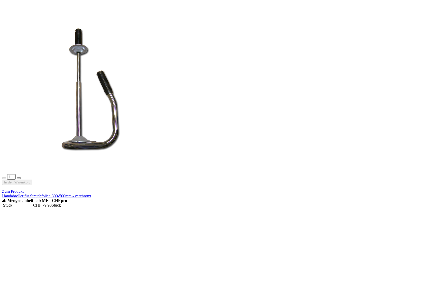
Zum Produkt (13, 191)
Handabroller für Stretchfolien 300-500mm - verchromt (46, 196)
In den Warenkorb (17, 182)
